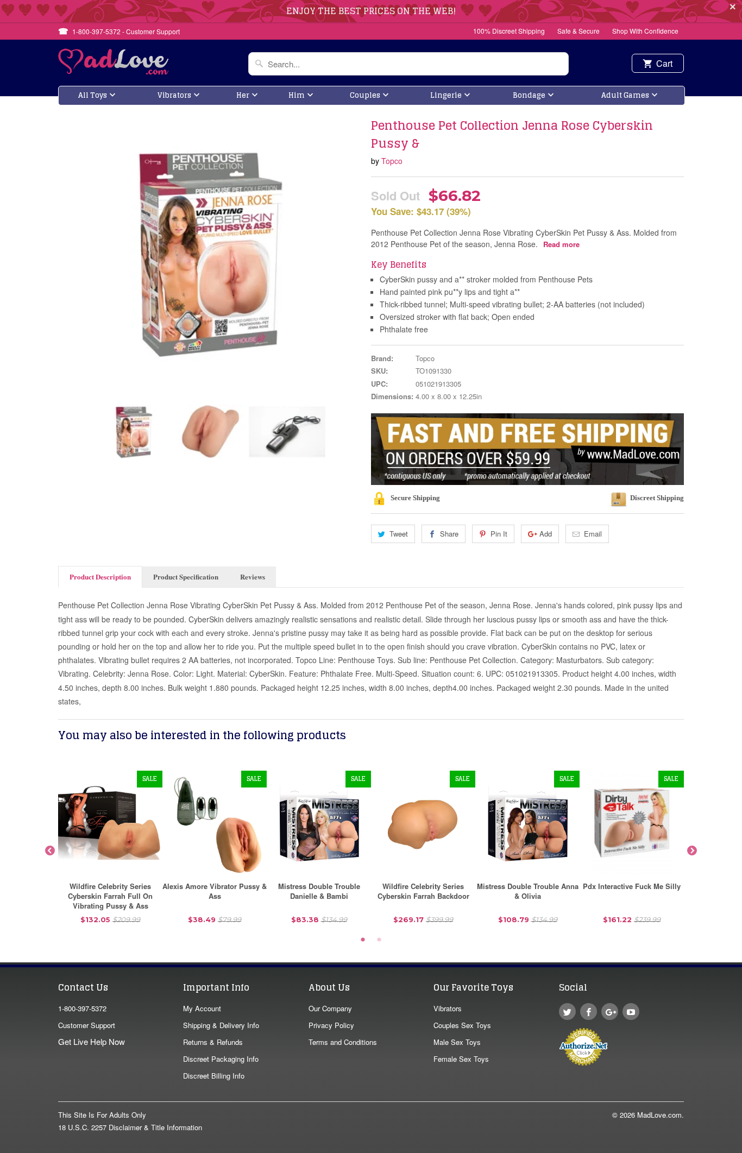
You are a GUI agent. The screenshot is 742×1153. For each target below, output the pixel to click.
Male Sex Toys (457, 1042)
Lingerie (446, 95)
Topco (392, 160)
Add (545, 533)
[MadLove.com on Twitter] (567, 1011)
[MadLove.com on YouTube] (630, 1011)
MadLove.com (659, 1115)
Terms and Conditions (343, 1042)
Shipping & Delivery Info (221, 1025)
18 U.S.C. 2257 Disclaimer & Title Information (130, 1127)
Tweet (398, 533)
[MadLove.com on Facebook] (588, 1011)
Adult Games (625, 95)
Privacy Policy (331, 1025)
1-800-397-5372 (82, 1008)
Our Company (330, 1008)
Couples (365, 95)
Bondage (529, 95)
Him (296, 95)
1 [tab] (362, 940)
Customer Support (86, 1025)
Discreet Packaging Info (221, 1059)
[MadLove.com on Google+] (609, 1011)
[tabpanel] (110, 851)
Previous (50, 851)
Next (692, 851)
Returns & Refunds (213, 1042)
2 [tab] (379, 940)
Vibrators (174, 95)
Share (449, 533)
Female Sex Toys (461, 1059)
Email (593, 533)
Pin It (499, 533)
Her (242, 95)
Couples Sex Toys (462, 1025)
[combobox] (408, 63)
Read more (561, 244)
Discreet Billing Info (213, 1075)
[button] (741, 1147)
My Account (202, 1008)
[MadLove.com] (113, 71)
